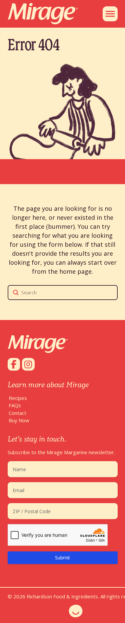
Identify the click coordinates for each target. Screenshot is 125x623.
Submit (62, 557)
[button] (110, 13)
